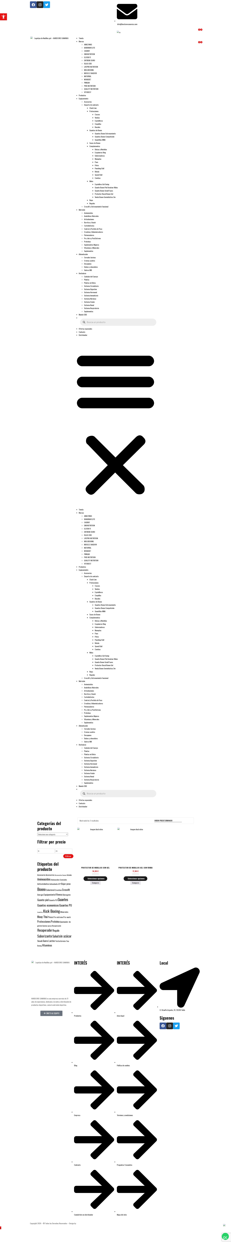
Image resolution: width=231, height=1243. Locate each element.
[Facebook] (33, 4)
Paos (96, 162)
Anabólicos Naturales (91, 216)
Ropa (91, 200)
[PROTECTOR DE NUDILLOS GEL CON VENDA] (136, 846)
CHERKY (87, 50)
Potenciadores (89, 235)
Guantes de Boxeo (95, 130)
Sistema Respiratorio (91, 308)
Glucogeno (66, 894)
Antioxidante (53, 884)
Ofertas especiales (85, 328)
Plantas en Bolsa (90, 282)
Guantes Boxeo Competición (104, 136)
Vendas (97, 117)
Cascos (97, 114)
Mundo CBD (83, 314)
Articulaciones (89, 219)
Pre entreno (58, 917)
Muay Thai (42, 917)
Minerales (64, 911)
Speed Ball (98, 174)
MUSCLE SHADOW (90, 73)
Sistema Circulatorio (91, 286)
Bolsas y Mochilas (101, 149)
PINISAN (87, 82)
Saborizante (44, 935)
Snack (39, 941)
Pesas (50, 917)
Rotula (97, 171)
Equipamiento (83, 98)
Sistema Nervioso (90, 298)
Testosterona (60, 941)
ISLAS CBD (88, 63)
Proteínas (87, 241)
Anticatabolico (43, 883)
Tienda (81, 38)
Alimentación (83, 254)
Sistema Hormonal (90, 292)
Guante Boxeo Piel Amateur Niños (106, 187)
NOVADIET (87, 79)
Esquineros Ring (100, 152)
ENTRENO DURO (89, 60)
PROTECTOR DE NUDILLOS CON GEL (95, 867)
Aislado (69, 875)
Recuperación (56, 926)
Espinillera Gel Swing (102, 184)
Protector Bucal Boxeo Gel (104, 193)
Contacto (82, 331)
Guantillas (40, 912)
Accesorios (88, 101)
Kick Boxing (51, 911)
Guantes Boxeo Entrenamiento (105, 133)
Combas (98, 178)
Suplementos (88, 251)
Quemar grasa (47, 926)
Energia (40, 894)
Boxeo (41, 889)
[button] (115, 423)
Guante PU (53, 900)
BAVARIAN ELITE (89, 47)
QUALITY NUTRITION (91, 88)
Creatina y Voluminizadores (93, 231)
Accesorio (41, 874)
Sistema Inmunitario (91, 295)
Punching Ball (99, 168)
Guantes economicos (48, 905)
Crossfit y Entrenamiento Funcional (96, 206)
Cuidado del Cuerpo (91, 276)
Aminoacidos (44, 879)
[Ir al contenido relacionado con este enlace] (0, 1227)
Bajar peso (66, 883)
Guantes (63, 899)
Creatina (58, 890)
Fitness (59, 894)
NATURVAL (87, 76)
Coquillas (98, 123)
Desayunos (87, 263)
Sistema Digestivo (90, 289)
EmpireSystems (82, 1223)
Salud (55, 936)
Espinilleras (99, 120)
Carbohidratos (89, 225)
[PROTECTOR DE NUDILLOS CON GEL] (95, 846)
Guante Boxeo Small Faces (104, 190)
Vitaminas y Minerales (91, 247)
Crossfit (66, 890)
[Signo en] (161, 38)
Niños (91, 181)
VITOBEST (87, 92)
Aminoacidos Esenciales (59, 879)
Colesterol (50, 890)
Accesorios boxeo (60, 875)
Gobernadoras (100, 155)
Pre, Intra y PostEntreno (92, 238)
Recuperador (44, 930)
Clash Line (93, 108)
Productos (82, 95)
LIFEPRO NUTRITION (91, 66)
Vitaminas (47, 945)
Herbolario (82, 273)
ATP (59, 884)
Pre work (67, 917)
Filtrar (68, 856)
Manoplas (98, 158)
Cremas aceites (89, 260)
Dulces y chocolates (91, 266)
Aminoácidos (88, 213)
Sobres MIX (88, 270)
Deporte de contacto (91, 104)
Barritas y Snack (90, 222)
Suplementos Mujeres (91, 244)
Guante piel (43, 900)
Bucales (97, 127)
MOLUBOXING (89, 69)
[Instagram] (40, 4)
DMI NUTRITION (89, 54)
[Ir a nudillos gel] (187, 820)
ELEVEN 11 (87, 57)
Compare (95, 882)
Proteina (55, 921)
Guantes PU (65, 905)
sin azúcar (65, 935)
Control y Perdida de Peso (93, 228)
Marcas (81, 41)
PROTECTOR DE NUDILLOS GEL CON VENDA (135, 867)
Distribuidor (83, 335)
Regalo (56, 930)
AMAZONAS (88, 44)
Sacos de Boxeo (94, 143)
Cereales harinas (90, 257)
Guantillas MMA (100, 139)
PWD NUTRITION (89, 85)
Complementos (94, 146)
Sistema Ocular (89, 301)
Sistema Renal (89, 305)
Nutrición (82, 209)
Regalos (92, 203)
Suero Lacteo (49, 941)
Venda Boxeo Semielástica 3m (105, 197)
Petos (97, 165)
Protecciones (94, 111)
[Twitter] (46, 4)
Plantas (86, 279)
